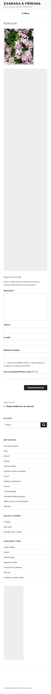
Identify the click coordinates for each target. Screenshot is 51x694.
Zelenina (7, 506)
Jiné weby (8, 527)
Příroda (7, 572)
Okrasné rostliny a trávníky (15, 471)
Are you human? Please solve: (18, 372)
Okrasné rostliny (10, 562)
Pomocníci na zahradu (13, 567)
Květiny (7, 461)
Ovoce (6, 476)
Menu (26, 13)
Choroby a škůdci (11, 446)
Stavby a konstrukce (12, 481)
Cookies (7, 522)
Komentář (9, 291)
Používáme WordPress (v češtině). (18, 688)
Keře (6, 451)
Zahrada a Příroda (22, 3)
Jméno (7, 325)
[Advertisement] (25, 170)
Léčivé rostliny (10, 466)
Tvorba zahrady (10, 491)
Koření (6, 456)
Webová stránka (11, 350)
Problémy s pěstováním (14, 577)
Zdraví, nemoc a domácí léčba (16, 501)
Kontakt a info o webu (13, 532)
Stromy (7, 486)
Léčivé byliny (9, 557)
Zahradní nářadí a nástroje (14, 496)
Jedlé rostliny (9, 547)
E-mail (7, 337)
